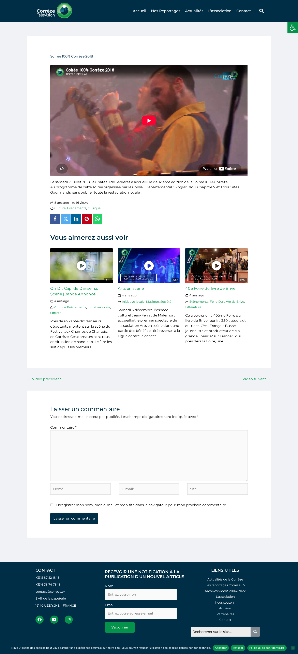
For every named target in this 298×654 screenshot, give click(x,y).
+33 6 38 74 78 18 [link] (48, 584)
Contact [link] (243, 11)
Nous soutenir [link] (225, 602)
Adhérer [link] (225, 608)
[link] (292, 27)
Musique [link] (94, 208)
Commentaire (63, 427)
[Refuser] (293, 648)
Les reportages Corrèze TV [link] (225, 585)
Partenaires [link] (225, 614)
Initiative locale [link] (99, 307)
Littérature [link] (193, 307)
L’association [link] (220, 11)
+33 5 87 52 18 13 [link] (47, 577)
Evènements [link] (76, 208)
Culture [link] (60, 208)
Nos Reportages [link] (165, 11)
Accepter (221, 647)
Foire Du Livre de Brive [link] (227, 302)
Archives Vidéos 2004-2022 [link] (225, 591)
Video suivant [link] (256, 379)
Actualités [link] (194, 11)
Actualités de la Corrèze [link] (225, 579)
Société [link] (55, 313)
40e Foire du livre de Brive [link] (210, 288)
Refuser (238, 647)
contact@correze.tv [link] (50, 591)
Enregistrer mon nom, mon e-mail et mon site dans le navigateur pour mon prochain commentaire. (141, 505)
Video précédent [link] (44, 379)
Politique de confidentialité (267, 647)
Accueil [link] (139, 11)
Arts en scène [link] (131, 288)
